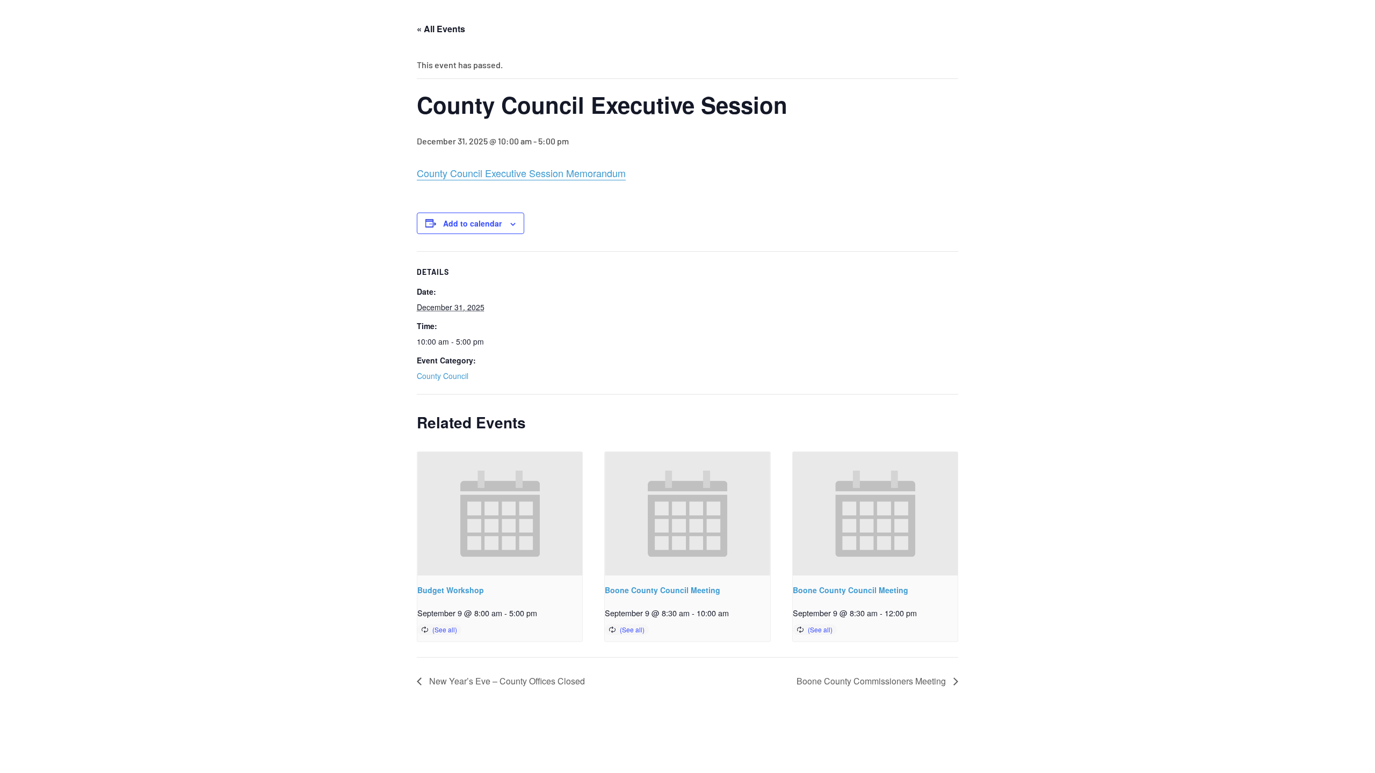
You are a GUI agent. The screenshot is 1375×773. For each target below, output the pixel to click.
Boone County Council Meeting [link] (662, 590)
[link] (499, 513)
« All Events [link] (441, 29)
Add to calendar (472, 223)
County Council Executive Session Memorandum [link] (521, 173)
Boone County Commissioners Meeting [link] (872, 681)
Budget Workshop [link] (450, 590)
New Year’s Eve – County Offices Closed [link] (506, 681)
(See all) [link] (444, 629)
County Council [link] (442, 375)
